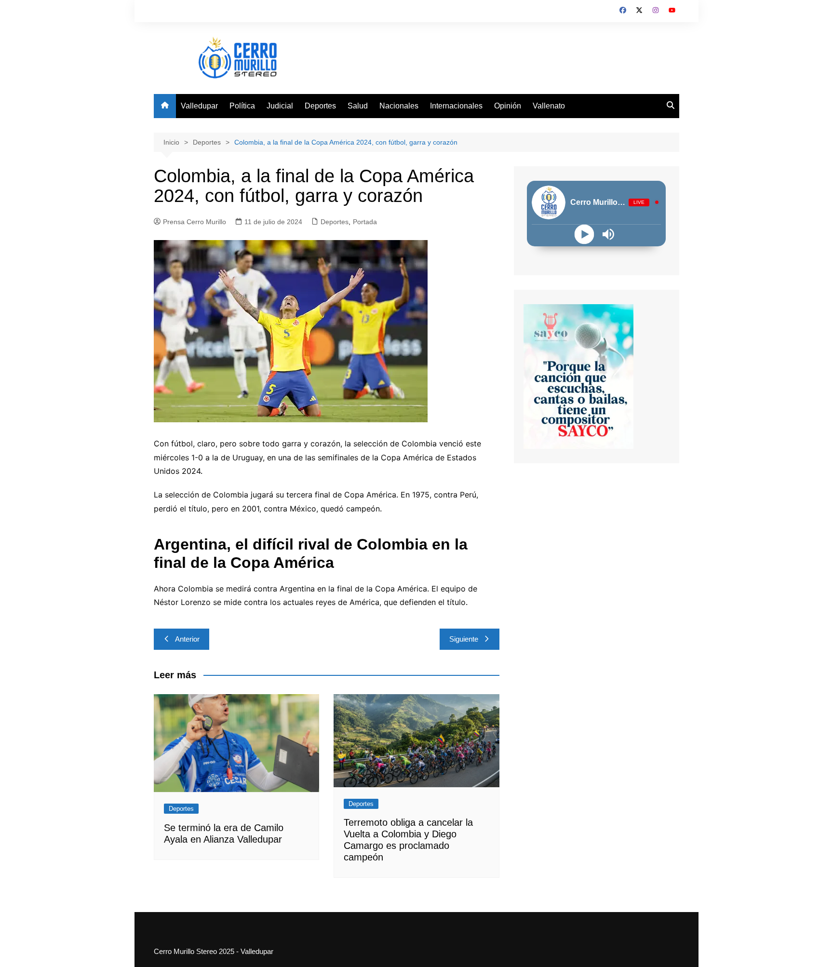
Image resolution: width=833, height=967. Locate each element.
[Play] (584, 234)
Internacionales (456, 106)
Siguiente (463, 639)
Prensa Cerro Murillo (194, 222)
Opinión (507, 106)
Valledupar (199, 106)
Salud (358, 106)
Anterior (187, 639)
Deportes (320, 106)
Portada (365, 222)
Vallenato (549, 106)
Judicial (280, 106)
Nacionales (398, 106)
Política (242, 106)
